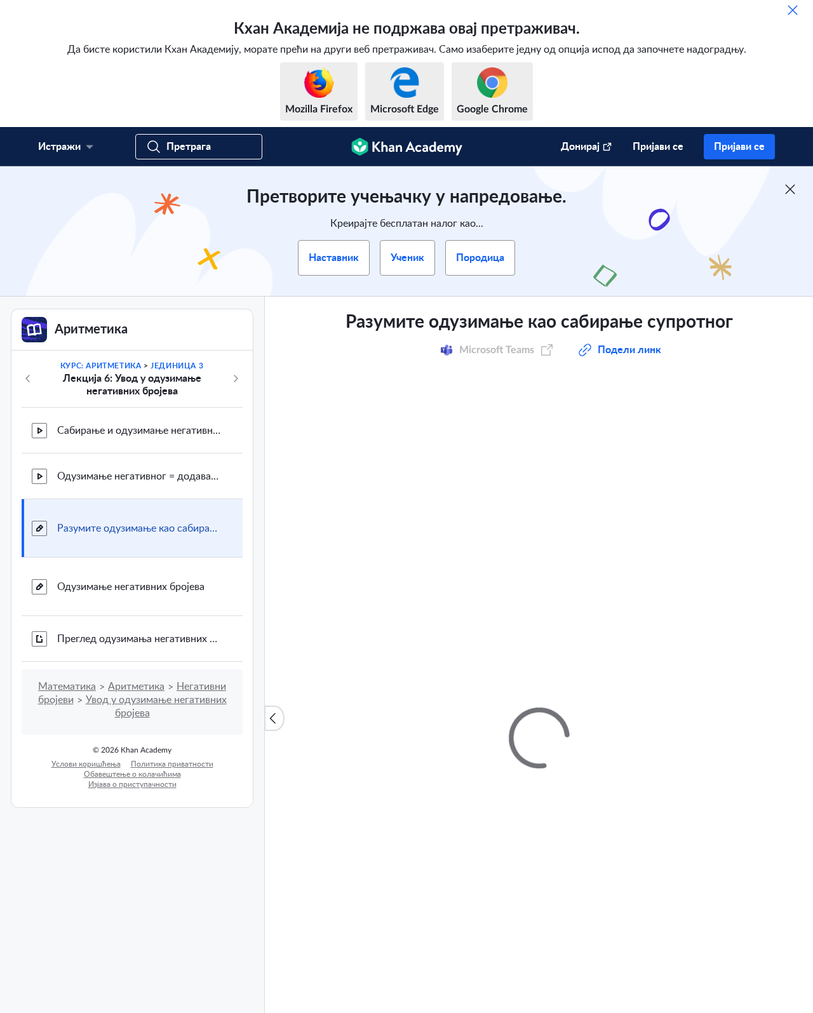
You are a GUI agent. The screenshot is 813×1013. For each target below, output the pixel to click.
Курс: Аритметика (101, 366)
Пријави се (658, 147)
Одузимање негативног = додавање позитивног (139, 476)
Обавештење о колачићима (132, 774)
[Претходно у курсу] (28, 378)
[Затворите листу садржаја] (274, 718)
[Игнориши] (793, 10)
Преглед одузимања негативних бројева (139, 639)
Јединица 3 (177, 366)
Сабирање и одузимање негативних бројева (139, 431)
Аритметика (136, 686)
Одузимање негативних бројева (131, 587)
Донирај (580, 147)
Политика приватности (172, 764)
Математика (67, 686)
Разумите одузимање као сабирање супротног (139, 528)
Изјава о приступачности (132, 784)
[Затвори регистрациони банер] (790, 189)
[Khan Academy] (406, 147)
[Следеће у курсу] (235, 378)
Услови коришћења (86, 764)
